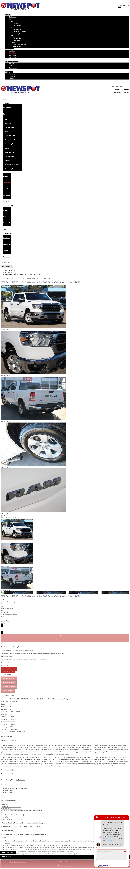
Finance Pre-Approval (65, 866)
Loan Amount (5, 806)
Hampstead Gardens (19, 31)
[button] (65, 837)
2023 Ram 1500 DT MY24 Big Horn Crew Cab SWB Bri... (26, 278)
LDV (12, 21)
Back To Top (8, 792)
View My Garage (23, 274)
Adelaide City (17, 29)
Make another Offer (9, 669)
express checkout (9, 686)
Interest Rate (5, 817)
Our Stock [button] (9, 48)
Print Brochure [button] (20, 780)
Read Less (11, 770)
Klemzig (15, 23)
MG (12, 27)
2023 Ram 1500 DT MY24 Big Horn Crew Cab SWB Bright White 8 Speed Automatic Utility (42, 282)
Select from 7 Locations (121, 92)
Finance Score (65, 862)
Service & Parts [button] (12, 61)
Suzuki (13, 42)
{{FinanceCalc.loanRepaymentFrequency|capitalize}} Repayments (22, 810)
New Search (8, 272)
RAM (12, 36)
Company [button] (9, 72)
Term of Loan (5, 815)
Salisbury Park (17, 25)
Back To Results (10, 270)
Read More (4, 770)
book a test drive (8, 682)
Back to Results (8, 671)
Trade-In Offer (7, 690)
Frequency (4, 804)
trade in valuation (8, 678)
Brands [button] (8, 14)
